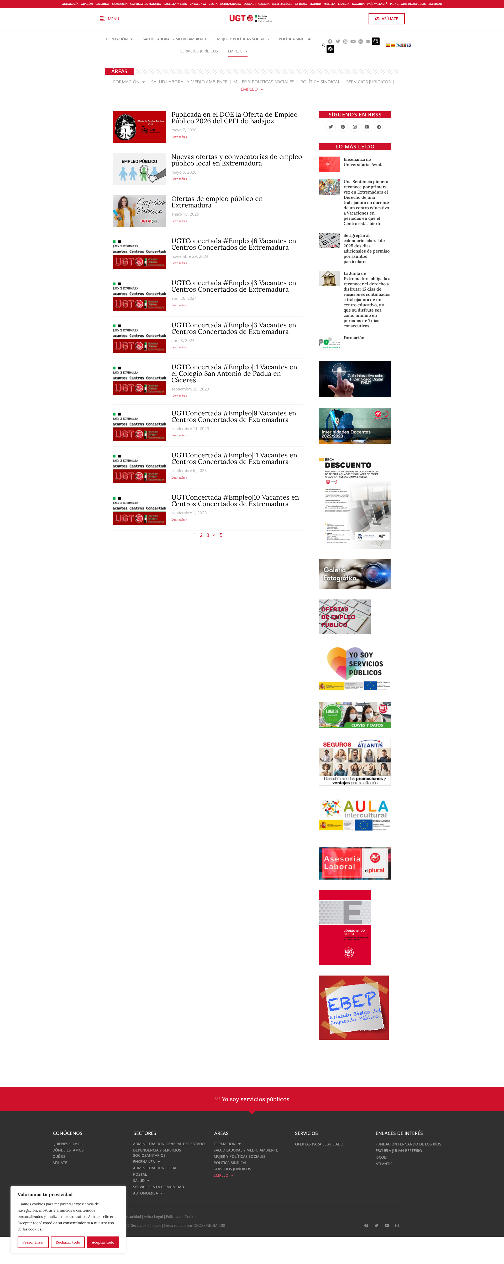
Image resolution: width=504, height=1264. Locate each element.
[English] (408, 45)
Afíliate (59, 1162)
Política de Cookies (182, 1216)
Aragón (87, 4)
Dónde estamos (68, 1150)
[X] (331, 126)
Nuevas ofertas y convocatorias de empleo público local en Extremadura (236, 159)
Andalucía (70, 4)
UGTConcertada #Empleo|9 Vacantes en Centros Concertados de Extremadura (233, 416)
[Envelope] (368, 41)
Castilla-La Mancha (145, 4)
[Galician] (398, 45)
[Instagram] (345, 41)
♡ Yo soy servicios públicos (252, 1099)
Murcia (343, 4)
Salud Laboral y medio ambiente (175, 38)
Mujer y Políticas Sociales (243, 38)
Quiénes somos (67, 1143)
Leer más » (179, 137)
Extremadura (230, 4)
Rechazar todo (68, 1242)
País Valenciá (377, 4)
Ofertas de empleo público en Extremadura (217, 201)
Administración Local (155, 1167)
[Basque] (403, 45)
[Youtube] (353, 41)
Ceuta (213, 4)
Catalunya (198, 4)
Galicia (264, 4)
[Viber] (376, 41)
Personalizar (33, 1242)
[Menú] (103, 19)
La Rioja (301, 4)
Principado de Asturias (408, 4)
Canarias (102, 4)
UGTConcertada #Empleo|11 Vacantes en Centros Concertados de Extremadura (234, 458)
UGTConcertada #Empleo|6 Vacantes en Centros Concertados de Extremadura (233, 244)
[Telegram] (360, 41)
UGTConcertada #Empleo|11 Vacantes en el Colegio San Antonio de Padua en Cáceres (234, 373)
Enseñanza (144, 1161)
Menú (113, 18)
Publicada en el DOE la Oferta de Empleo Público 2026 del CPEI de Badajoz (234, 117)
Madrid (315, 4)
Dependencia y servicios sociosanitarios (157, 1153)
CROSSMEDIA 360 (209, 1225)
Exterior (435, 4)
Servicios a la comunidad (158, 1186)
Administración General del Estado (169, 1143)
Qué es (58, 1156)
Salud (139, 1180)
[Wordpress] (330, 49)
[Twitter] (338, 41)
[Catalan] (393, 45)
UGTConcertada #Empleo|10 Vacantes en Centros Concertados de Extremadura (235, 500)
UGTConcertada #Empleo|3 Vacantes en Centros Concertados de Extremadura (233, 285)
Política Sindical (295, 38)
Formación (117, 38)
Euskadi (250, 4)
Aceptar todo (103, 1242)
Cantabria (120, 4)
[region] (68, 1220)
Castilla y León (175, 4)
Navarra (358, 4)
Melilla (329, 4)
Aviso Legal (153, 1216)
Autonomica (145, 1193)
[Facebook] (330, 41)
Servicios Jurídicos (199, 51)
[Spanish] (387, 45)
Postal (140, 1174)
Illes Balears (282, 4)
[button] (324, 45)
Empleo (235, 51)
